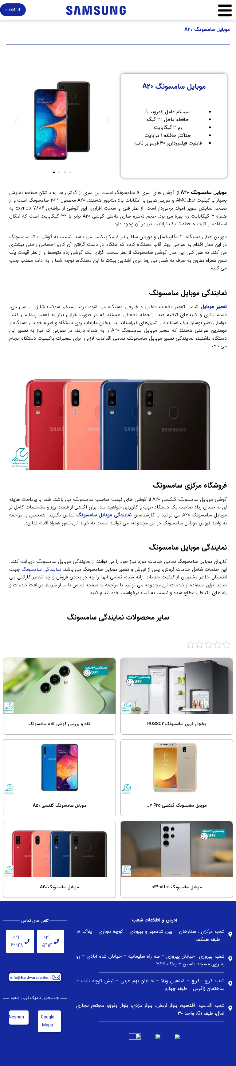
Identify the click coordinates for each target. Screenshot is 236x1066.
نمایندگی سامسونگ (41, 569)
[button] (16, 121)
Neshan (16, 1017)
